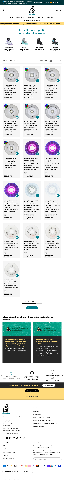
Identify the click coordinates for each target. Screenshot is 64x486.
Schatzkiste (16, 3)
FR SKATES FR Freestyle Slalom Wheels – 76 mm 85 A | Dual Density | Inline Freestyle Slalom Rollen (31, 245)
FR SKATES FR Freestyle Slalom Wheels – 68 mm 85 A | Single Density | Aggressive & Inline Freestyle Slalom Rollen (11, 283)
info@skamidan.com (12, 434)
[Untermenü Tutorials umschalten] (54, 17)
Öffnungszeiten (37, 414)
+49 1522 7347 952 (12, 429)
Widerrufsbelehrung (8, 458)
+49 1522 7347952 (14, 430)
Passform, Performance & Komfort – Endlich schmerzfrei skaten (47, 342)
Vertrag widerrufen (32, 391)
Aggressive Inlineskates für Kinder (39, 49)
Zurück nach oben (32, 396)
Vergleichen (44, 60)
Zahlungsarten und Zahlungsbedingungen (45, 423)
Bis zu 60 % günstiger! (46, 24)
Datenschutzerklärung (8, 452)
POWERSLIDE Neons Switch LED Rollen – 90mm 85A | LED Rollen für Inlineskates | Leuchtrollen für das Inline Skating (31, 126)
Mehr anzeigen (32, 307)
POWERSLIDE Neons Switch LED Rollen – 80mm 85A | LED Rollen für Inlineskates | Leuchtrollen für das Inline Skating (11, 162)
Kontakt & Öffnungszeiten (32, 20)
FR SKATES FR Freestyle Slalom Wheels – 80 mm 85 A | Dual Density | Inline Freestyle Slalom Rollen (11, 245)
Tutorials (50, 17)
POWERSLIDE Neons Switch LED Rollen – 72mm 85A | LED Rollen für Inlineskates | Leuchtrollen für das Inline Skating (51, 89)
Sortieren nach (7, 60)
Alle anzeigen (6, 319)
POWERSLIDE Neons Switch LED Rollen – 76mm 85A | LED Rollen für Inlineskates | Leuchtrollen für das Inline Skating (11, 126)
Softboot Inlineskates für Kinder (24, 49)
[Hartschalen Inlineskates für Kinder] (9, 41)
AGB (3, 446)
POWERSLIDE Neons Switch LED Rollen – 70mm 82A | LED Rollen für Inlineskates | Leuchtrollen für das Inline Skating (31, 89)
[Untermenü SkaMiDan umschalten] (45, 17)
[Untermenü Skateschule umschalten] (35, 17)
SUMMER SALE (25, 24)
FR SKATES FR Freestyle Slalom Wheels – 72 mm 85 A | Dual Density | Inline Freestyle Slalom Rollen (52, 245)
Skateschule (30, 17)
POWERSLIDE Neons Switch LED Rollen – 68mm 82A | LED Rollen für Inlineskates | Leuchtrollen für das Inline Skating (11, 89)
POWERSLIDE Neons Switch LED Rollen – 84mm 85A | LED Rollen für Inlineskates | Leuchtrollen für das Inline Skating (52, 126)
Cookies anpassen (7, 449)
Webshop (36, 411)
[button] (60, 10)
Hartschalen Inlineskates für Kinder (9, 49)
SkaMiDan (40, 17)
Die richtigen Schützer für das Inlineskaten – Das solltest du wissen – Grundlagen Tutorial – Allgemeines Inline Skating (16, 343)
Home (11, 17)
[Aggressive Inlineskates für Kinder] (40, 41)
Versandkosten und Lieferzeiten (42, 417)
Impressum (5, 455)
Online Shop (18, 17)
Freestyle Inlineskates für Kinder (55, 49)
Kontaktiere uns (48, 385)
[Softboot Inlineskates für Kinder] (24, 41)
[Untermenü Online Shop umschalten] (24, 17)
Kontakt (35, 408)
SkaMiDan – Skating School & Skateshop (15, 479)
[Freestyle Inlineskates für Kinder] (55, 41)
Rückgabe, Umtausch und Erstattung (43, 420)
